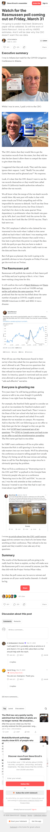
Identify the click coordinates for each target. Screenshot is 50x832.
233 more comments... (10, 697)
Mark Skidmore (32, 285)
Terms (29, 815)
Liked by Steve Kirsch (16, 673)
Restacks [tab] (17, 621)
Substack (13, 827)
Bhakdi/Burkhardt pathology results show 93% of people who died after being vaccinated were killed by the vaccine (18, 740)
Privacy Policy (25, 803)
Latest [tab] (10, 708)
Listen (45, 41)
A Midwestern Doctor (15, 643)
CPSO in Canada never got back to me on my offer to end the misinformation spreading (25, 434)
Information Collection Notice (29, 800)
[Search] (45, 708)
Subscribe (36, 3)
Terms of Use (36, 798)
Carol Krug (11, 670)
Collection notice (40, 815)
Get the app (36, 821)
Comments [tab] (7, 621)
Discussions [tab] (19, 708)
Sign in (45, 3)
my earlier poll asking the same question (22, 290)
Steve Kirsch (12, 39)
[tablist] (12, 621)
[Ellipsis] (47, 643)
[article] (25, 723)
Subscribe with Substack (26, 793)
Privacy (23, 815)
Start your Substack (19, 821)
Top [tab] (4, 708)
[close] (43, 746)
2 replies (13, 662)
